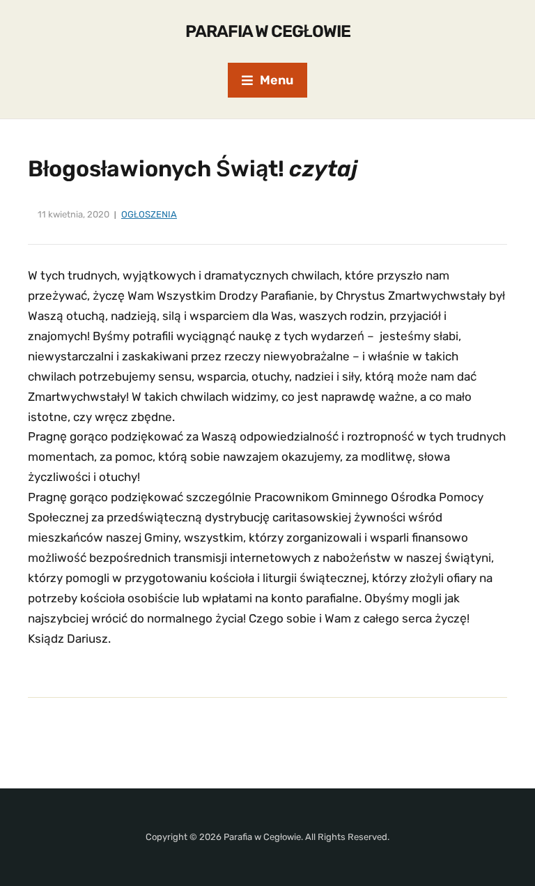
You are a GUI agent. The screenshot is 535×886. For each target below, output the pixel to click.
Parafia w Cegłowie (267, 31)
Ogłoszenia (149, 214)
